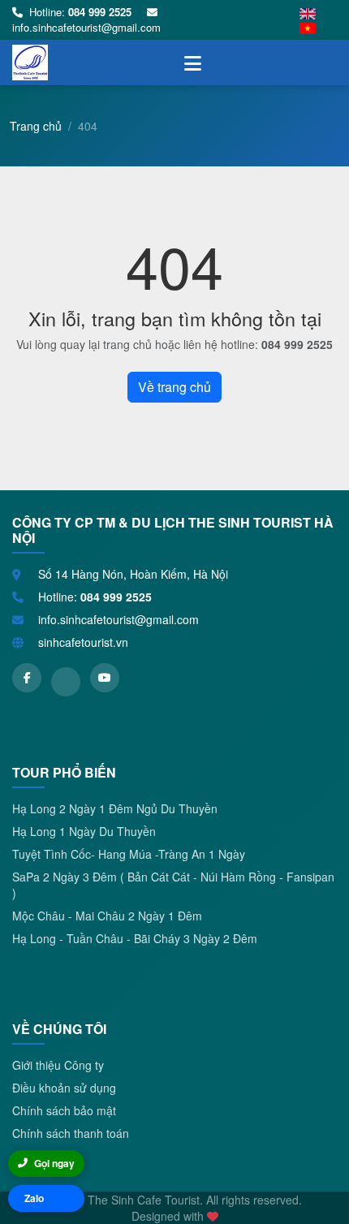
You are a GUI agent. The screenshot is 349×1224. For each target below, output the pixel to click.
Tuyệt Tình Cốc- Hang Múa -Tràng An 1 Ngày (128, 854)
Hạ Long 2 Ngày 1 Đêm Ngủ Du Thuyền (115, 808)
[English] (307, 12)
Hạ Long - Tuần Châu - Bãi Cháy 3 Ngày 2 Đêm (134, 938)
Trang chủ (36, 126)
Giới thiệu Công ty (58, 1065)
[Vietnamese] (307, 28)
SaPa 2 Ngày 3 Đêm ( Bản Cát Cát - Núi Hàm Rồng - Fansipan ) (173, 884)
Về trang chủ (174, 386)
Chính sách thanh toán (70, 1133)
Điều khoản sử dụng (64, 1088)
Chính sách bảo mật (64, 1110)
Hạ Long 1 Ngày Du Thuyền (84, 831)
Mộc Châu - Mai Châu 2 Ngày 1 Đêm (107, 915)
